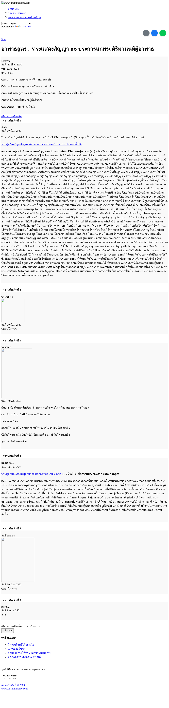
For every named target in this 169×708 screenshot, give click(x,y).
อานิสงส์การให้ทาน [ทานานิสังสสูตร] (29, 652)
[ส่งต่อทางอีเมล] (146, 33)
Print (3, 39)
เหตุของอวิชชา (16, 648)
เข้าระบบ (7, 630)
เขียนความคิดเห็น (11, 116)
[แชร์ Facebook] (154, 33)
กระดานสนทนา (17, 13)
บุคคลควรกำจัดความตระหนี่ (24, 657)
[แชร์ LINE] (162, 33)
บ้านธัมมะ (14, 9)
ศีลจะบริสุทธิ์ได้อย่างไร (21, 644)
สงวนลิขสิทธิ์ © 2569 (13, 685)
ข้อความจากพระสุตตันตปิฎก (24, 17)
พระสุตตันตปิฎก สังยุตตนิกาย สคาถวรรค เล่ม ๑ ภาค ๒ (32, 473)
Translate (26, 26)
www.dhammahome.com (14, 688)
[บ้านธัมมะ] (15, 2)
